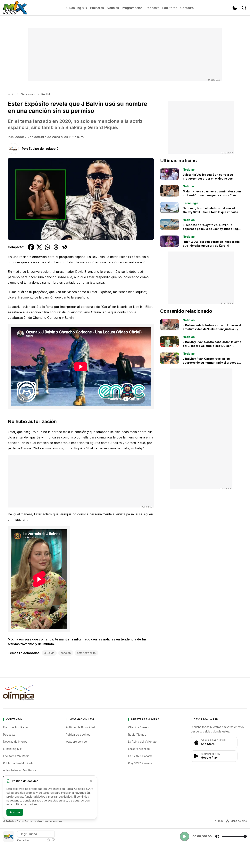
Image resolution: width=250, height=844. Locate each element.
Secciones (28, 94)
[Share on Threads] (56, 247)
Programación (132, 8)
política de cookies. (25, 804)
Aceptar (15, 812)
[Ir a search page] (244, 8)
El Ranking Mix (76, 8)
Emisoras (97, 8)
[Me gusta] (48, 839)
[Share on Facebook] (31, 247)
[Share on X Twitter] (39, 247)
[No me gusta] (53, 839)
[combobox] (36, 834)
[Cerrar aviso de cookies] (91, 781)
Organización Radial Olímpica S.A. (69, 788)
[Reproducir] (184, 836)
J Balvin (49, 652)
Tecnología (190, 203)
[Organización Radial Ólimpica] (18, 692)
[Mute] (217, 836)
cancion (66, 652)
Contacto (187, 8)
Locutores (169, 8)
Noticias (113, 8)
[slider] (234, 836)
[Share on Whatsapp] (47, 247)
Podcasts (152, 8)
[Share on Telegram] (65, 247)
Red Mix (46, 94)
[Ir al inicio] (15, 8)
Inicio (11, 94)
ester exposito (86, 652)
